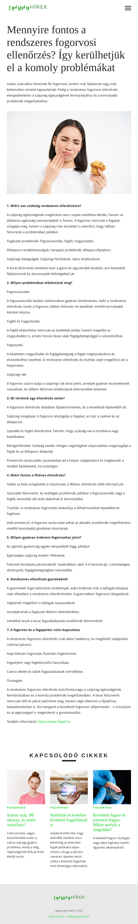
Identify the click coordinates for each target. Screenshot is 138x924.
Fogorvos (16, 807)
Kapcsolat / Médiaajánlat (69, 916)
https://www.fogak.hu (54, 721)
